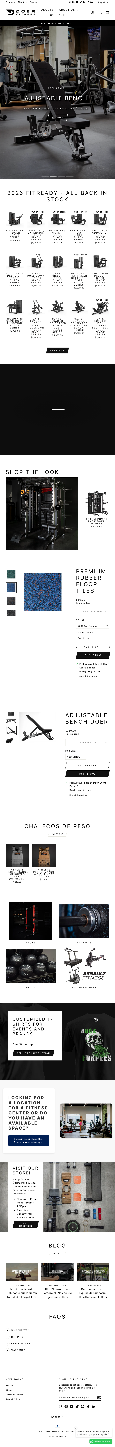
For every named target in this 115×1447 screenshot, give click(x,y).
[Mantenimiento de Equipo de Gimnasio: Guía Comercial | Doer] (93, 1272)
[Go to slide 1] (45, 176)
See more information (33, 1053)
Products (10, 2)
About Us (22, 2)
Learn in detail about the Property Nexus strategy (28, 1140)
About (9, 1390)
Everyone (57, 350)
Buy (57, 420)
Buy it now (93, 655)
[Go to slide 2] (53, 176)
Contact (34, 2)
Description (92, 611)
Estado (70, 751)
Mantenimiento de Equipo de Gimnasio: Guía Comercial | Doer (93, 1292)
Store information (88, 676)
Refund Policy (13, 1399)
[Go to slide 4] (69, 176)
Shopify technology (57, 1436)
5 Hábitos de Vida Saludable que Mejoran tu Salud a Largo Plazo (22, 1292)
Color (80, 620)
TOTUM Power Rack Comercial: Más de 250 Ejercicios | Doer (57, 1292)
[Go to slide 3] (61, 176)
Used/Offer (85, 632)
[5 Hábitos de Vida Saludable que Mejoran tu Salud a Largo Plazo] (22, 1272)
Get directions (26, 1224)
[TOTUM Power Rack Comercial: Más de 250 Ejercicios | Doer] (57, 1272)
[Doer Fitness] (57, 1197)
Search (9, 1385)
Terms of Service (14, 1394)
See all (57, 1253)
